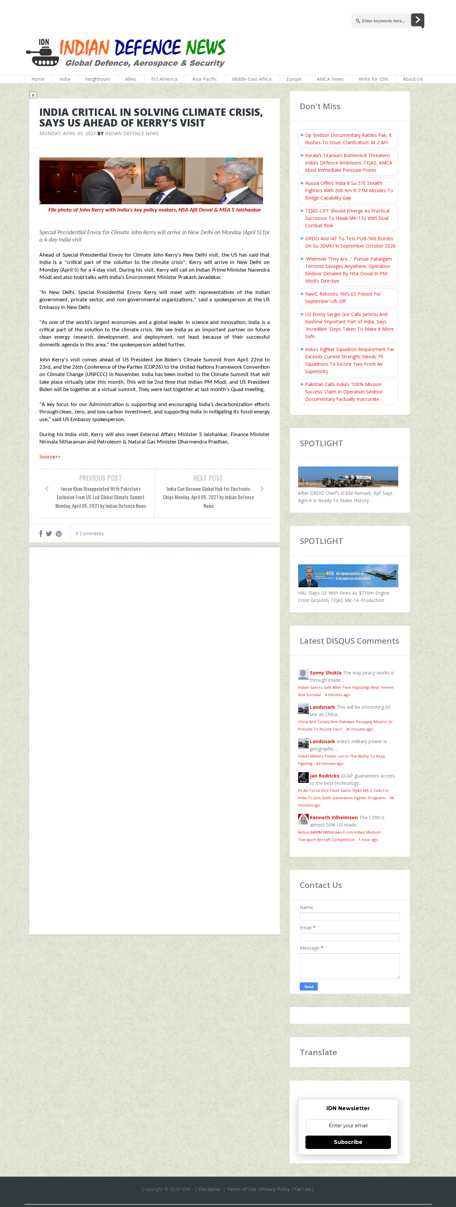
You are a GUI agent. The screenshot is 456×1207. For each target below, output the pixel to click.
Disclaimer (210, 1189)
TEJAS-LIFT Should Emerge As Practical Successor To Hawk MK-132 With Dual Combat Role (347, 218)
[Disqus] (154, 649)
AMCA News (330, 79)
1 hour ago (368, 839)
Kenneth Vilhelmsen (334, 817)
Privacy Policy (275, 1189)
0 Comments (90, 533)
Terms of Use (241, 1189)
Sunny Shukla (325, 672)
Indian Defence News (132, 133)
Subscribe (348, 1142)
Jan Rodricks (324, 776)
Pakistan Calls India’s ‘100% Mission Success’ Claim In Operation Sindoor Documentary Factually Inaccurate (344, 391)
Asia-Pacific (204, 79)
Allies (130, 79)
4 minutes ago (337, 694)
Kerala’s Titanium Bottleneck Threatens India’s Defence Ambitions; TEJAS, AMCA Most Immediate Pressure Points (348, 162)
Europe (294, 79)
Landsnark (322, 707)
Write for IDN (373, 79)
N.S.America (164, 79)
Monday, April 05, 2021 (67, 133)
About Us (413, 79)
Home (38, 79)
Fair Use (302, 1189)
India (65, 79)
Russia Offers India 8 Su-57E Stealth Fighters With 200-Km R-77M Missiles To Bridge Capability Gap (349, 190)
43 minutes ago (330, 763)
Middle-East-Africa (251, 79)
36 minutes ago (359, 728)
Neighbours (97, 79)
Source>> (49, 457)
